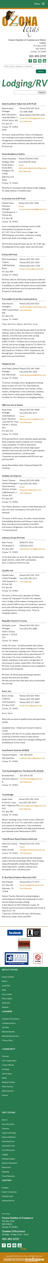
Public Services (7, 1087)
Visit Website (26, 121)
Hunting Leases (7, 1196)
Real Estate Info (8, 1091)
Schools (5, 1095)
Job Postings (7, 1074)
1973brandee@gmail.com (31, 779)
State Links (6, 1003)
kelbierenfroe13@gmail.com (32, 549)
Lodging (5, 1154)
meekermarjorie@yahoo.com (32, 758)
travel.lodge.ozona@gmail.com (32, 805)
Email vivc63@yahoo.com (31, 705)
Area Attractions (8, 1124)
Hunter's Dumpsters (9, 1192)
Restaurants (6, 1167)
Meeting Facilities (8, 1082)
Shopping (5, 1172)
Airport (4, 1120)
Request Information (9, 1163)
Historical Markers (9, 1137)
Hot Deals (5, 1069)
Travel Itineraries (8, 1176)
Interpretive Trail (8, 1146)
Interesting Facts (8, 1141)
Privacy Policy (7, 1040)
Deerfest (5, 1188)
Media (4, 1078)
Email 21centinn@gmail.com (32, 118)
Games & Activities (9, 1133)
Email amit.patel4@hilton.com (33, 375)
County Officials (8, 1065)
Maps (4, 990)
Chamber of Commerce (10, 1019)
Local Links (6, 986)
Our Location (7, 994)
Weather (5, 1007)
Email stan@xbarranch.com (32, 885)
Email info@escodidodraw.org (33, 307)
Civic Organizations (9, 1061)
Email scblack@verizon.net (31, 269)
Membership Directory (10, 1036)
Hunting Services (8, 1201)
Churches (5, 1056)
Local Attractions (8, 1150)
